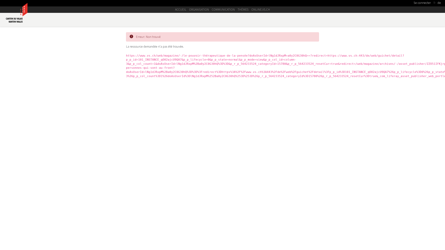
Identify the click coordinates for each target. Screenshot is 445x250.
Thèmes (243, 9)
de (439, 3)
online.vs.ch (260, 9)
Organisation (199, 9)
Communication (223, 9)
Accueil (180, 9)
